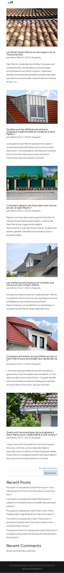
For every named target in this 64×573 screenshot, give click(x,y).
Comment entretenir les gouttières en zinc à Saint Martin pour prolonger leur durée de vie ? (31, 359)
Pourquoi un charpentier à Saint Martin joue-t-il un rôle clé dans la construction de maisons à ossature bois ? (30, 491)
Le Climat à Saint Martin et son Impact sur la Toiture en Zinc (30, 53)
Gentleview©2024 (32, 568)
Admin (13, 57)
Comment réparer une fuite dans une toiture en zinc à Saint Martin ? (31, 206)
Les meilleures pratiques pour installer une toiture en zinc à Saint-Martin (30, 283)
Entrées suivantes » (48, 468)
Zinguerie (36, 57)
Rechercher (50, 473)
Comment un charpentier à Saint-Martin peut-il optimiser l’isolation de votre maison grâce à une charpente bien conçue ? (29, 522)
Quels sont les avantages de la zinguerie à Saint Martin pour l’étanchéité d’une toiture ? (31, 433)
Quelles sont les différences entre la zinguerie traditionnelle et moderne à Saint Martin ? (30, 132)
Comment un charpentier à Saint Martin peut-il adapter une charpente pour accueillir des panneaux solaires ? (31, 502)
